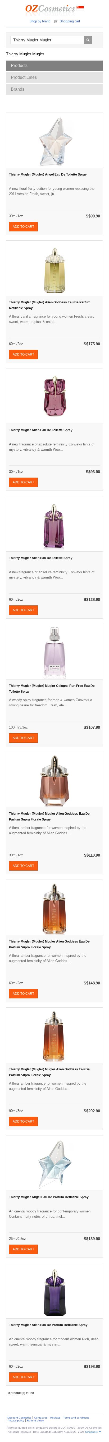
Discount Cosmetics (19, 1417)
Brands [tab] (17, 89)
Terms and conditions (76, 1417)
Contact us (40, 1417)
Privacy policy (16, 1420)
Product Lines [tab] (24, 77)
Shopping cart (70, 21)
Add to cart (23, 227)
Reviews (55, 1417)
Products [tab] (19, 65)
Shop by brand (40, 21)
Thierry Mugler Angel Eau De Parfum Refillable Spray (49, 1197)
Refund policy (35, 1420)
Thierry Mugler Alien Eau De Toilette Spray (40, 430)
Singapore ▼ (93, 1431)
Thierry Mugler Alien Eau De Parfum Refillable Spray (48, 1325)
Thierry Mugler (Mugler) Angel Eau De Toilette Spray (48, 174)
